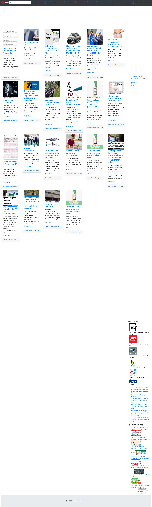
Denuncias (53, 226)
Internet (58, 226)
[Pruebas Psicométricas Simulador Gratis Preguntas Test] (136, 443)
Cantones (111, 186)
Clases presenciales (55, 178)
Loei (62, 2)
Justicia (12, 77)
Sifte (110, 2)
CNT (132, 88)
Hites (28, 120)
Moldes (148, 2)
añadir (5, 120)
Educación (134, 82)
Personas (57, 128)
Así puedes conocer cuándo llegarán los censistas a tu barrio (94, 50)
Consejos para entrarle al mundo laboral (72, 153)
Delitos (47, 226)
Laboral (74, 173)
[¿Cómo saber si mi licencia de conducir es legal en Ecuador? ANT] (139, 471)
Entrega (110, 124)
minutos (116, 65)
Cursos (14, 239)
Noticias (17, 77)
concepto (10, 120)
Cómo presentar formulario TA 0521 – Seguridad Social (73, 101)
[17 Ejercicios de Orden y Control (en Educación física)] (136, 481)
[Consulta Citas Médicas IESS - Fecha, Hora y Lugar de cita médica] (140, 452)
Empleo (98, 2)
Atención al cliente (92, 127)
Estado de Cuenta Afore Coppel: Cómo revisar (51, 49)
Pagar (36, 120)
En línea (101, 127)
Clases (34, 170)
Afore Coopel (55, 75)
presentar (80, 130)
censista (68, 73)
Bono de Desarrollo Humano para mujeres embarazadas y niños (139, 400)
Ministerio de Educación (138, 78)
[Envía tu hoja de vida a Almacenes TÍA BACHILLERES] (136, 462)
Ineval (33, 2)
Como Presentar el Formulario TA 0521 (10, 164)
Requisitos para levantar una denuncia (52, 204)
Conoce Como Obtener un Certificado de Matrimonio (114, 97)
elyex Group (82, 501)
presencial (122, 65)
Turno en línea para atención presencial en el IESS (94, 154)
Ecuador (121, 186)
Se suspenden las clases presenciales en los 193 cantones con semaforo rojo (116, 156)
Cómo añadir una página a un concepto (10, 100)
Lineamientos (33, 230)
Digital (47, 128)
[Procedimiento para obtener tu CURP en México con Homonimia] (143, 491)
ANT (132, 80)
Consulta (27, 63)
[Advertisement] (47, 17)
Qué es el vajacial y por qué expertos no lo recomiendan (115, 43)
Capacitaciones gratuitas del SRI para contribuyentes (10, 210)
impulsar (15, 120)
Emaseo (51, 128)
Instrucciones (7, 186)
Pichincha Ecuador (136, 76)
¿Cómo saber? (34, 63)
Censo (73, 73)
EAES (132, 84)
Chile (25, 120)
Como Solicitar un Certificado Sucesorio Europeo (9, 51)
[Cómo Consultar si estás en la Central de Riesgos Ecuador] (136, 433)
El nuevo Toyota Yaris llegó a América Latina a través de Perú (73, 49)
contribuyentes (7, 239)
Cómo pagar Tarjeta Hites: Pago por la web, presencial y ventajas (31, 95)
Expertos (111, 65)
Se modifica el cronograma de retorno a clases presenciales (52, 154)
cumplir (78, 73)
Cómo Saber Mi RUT (31, 43)
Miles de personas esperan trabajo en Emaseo (52, 101)
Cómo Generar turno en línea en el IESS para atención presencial (94, 102)
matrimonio (116, 124)
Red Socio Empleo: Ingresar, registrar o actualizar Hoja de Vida (140, 406)
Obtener (68, 130)
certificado (6, 77)
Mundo (79, 173)
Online (32, 120)
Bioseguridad (28, 170)
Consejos (69, 173)
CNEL (132, 86)
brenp (6, 3)
